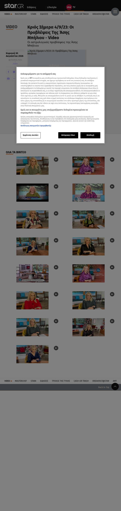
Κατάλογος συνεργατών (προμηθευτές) (36, 126)
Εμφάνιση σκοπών (31, 135)
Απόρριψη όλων (68, 135)
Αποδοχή (90, 135)
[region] (60, 105)
